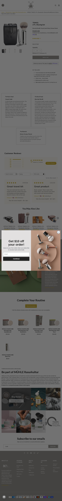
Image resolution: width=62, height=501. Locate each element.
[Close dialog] (58, 232)
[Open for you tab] (4, 497)
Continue (16, 259)
